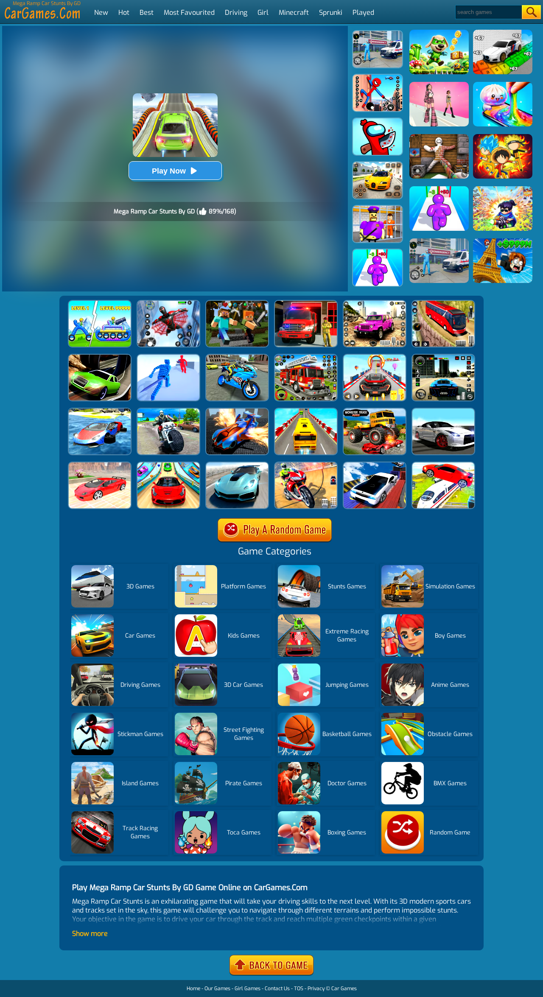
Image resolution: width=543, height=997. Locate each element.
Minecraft (294, 12)
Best (147, 12)
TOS (298, 988)
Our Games (217, 988)
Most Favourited (189, 12)
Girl (263, 12)
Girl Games (247, 988)
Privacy (316, 988)
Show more (90, 933)
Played (363, 12)
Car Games (344, 988)
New (101, 12)
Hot (123, 12)
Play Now (169, 171)
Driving (236, 12)
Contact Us (277, 988)
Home (193, 988)
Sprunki (330, 12)
